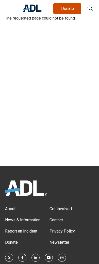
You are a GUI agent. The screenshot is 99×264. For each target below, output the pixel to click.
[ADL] (32, 10)
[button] (90, 8)
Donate (11, 242)
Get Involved (61, 208)
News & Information (22, 220)
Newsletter (59, 242)
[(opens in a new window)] (9, 258)
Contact (56, 220)
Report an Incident (21, 231)
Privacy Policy (62, 231)
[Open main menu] (10, 7)
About (10, 208)
